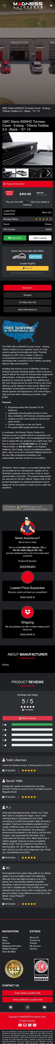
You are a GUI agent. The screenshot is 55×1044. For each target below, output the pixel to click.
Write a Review (28, 718)
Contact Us (35, 940)
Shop (4, 940)
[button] (49, 149)
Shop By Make (9, 951)
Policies (33, 943)
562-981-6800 (25, 446)
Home (5, 937)
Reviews (27, 294)
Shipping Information (11, 945)
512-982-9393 (27, 443)
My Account (35, 945)
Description (27, 287)
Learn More (35, 256)
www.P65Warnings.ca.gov (35, 509)
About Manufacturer (27, 309)
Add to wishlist (40, 237)
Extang (48, 224)
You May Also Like (27, 302)
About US (34, 937)
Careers (33, 948)
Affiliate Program (10, 948)
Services (6, 943)
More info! (46, 212)
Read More (26, 597)
